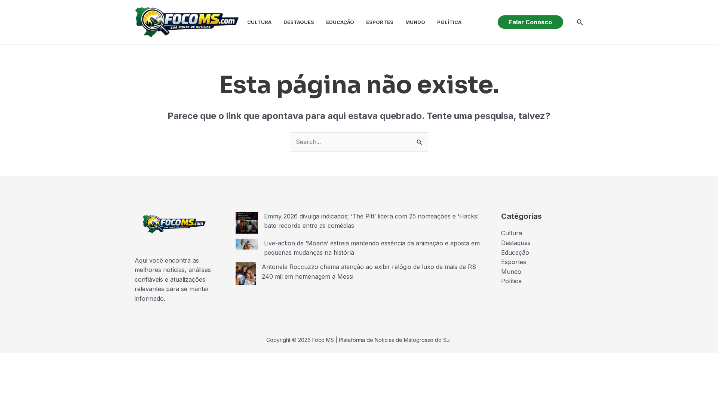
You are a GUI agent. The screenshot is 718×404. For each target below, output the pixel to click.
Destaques (298, 22)
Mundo (415, 22)
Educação (340, 22)
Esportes (379, 22)
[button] (530, 22)
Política (449, 22)
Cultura (259, 22)
